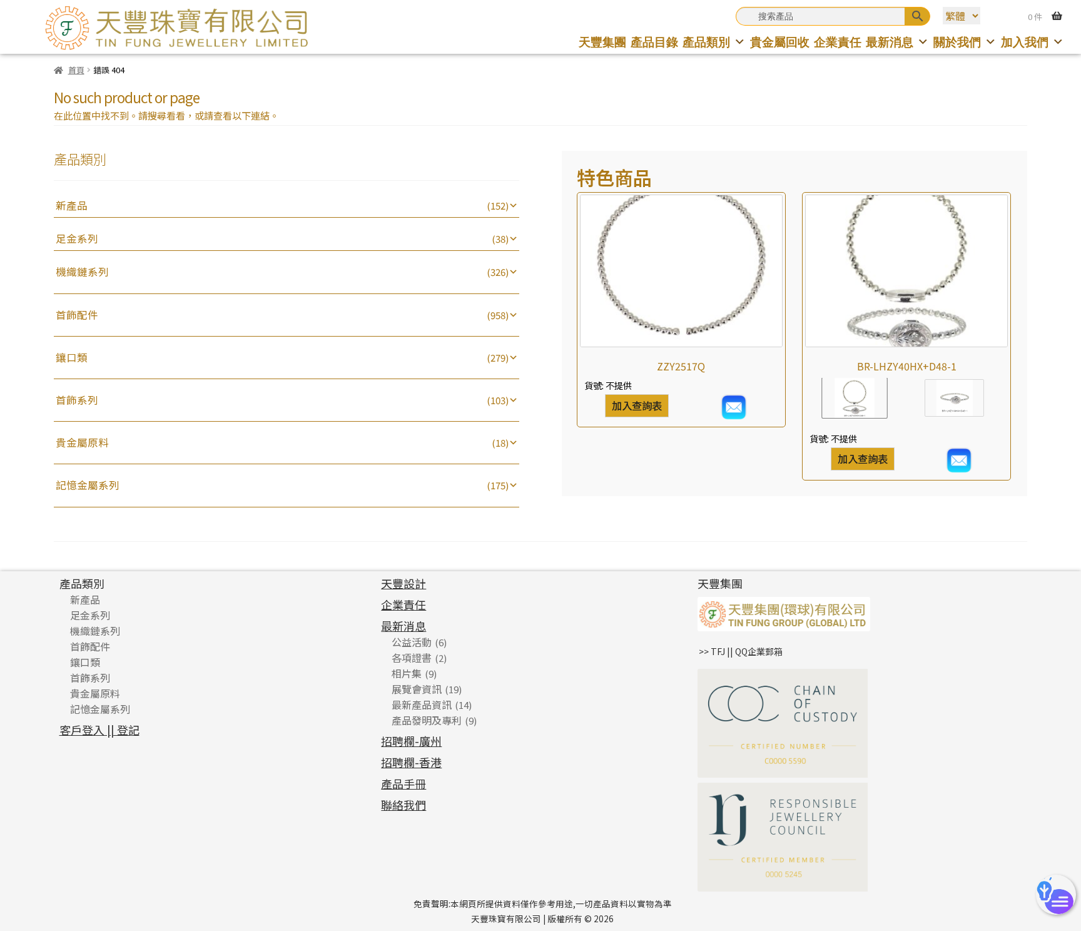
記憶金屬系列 (87, 484)
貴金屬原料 (82, 442)
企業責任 (837, 41)
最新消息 (889, 41)
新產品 (72, 205)
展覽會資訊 (417, 688)
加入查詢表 (637, 405)
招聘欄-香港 (411, 762)
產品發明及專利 (427, 720)
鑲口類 (72, 357)
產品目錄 (654, 41)
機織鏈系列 (82, 271)
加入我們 (1024, 41)
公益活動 (412, 641)
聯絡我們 (403, 804)
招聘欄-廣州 (411, 741)
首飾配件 (77, 314)
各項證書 (412, 657)
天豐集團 (602, 41)
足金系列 (77, 238)
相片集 (407, 673)
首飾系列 (77, 399)
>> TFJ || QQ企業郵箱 (741, 651)
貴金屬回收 (779, 41)
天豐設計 (403, 583)
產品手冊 (403, 783)
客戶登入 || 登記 (99, 729)
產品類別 (706, 41)
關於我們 (957, 41)
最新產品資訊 (422, 704)
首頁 (76, 70)
